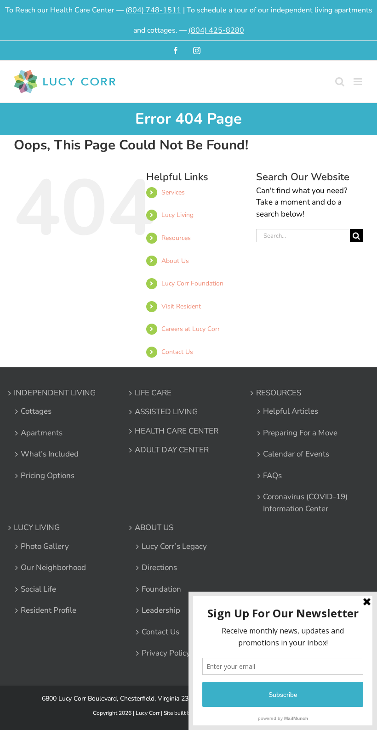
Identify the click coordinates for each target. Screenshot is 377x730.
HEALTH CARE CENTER (176, 431)
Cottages (36, 411)
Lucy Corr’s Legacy (174, 546)
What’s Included (50, 454)
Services (173, 192)
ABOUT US (154, 527)
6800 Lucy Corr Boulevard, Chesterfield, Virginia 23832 (121, 698)
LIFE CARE (153, 393)
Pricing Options (47, 475)
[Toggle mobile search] (339, 81)
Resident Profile (48, 610)
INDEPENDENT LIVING (55, 393)
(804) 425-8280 (216, 30)
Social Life (38, 589)
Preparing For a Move (300, 433)
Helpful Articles (290, 411)
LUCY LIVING (37, 527)
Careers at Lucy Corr (190, 329)
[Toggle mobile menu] (358, 81)
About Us (175, 261)
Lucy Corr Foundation (192, 283)
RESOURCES (278, 393)
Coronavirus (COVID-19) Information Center (305, 502)
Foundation (161, 589)
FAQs (272, 475)
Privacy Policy (166, 653)
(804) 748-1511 (153, 10)
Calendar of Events (296, 454)
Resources (176, 238)
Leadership (161, 610)
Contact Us (177, 352)
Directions (159, 567)
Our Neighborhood (53, 567)
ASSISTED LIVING (166, 411)
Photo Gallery (45, 546)
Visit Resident (181, 306)
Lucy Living (177, 215)
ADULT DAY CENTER (172, 450)
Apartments (42, 433)
